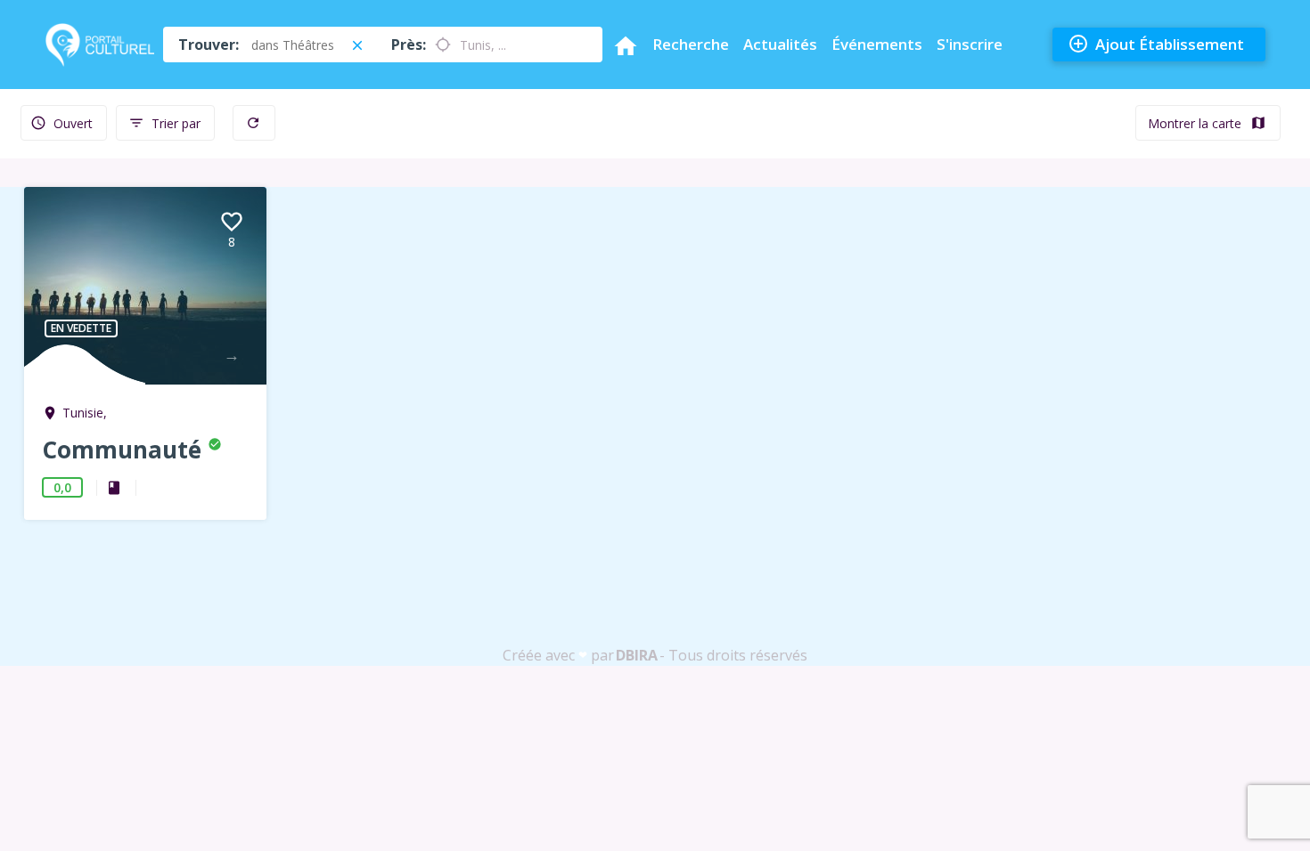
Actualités (780, 44)
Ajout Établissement (1156, 43)
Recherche (690, 44)
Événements (876, 44)
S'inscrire (970, 44)
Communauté (125, 450)
